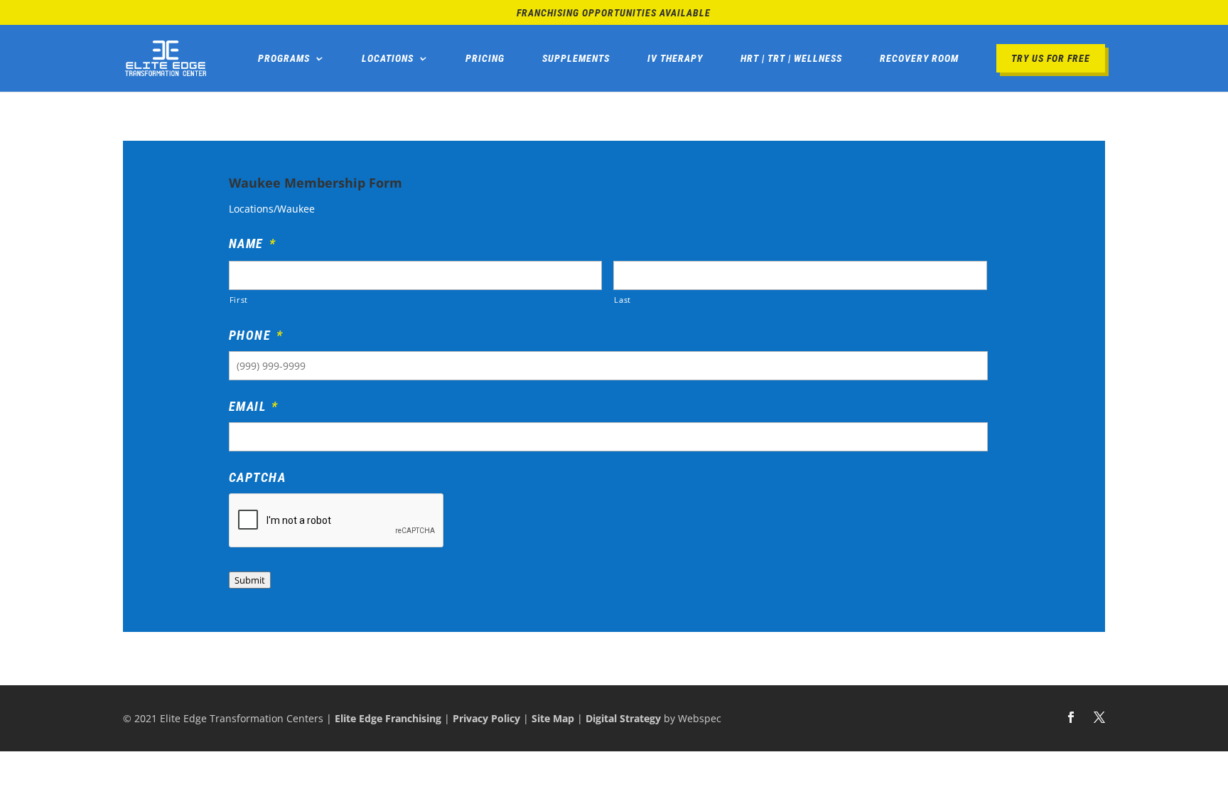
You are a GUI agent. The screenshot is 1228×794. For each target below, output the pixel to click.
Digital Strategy (623, 718)
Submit (250, 580)
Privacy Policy (486, 718)
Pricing (485, 58)
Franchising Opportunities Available (614, 13)
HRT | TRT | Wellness (791, 58)
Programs (284, 58)
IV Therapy (675, 58)
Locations (388, 58)
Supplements (576, 58)
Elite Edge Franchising (388, 718)
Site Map (553, 718)
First (239, 299)
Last (622, 299)
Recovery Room (919, 58)
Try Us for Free (1050, 58)
